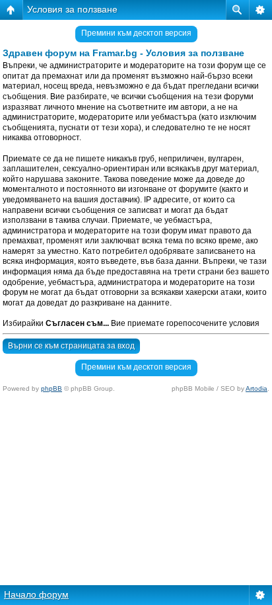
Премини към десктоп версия (136, 33)
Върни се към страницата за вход (71, 345)
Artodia (256, 388)
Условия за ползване (72, 9)
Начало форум (36, 594)
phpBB (51, 388)
